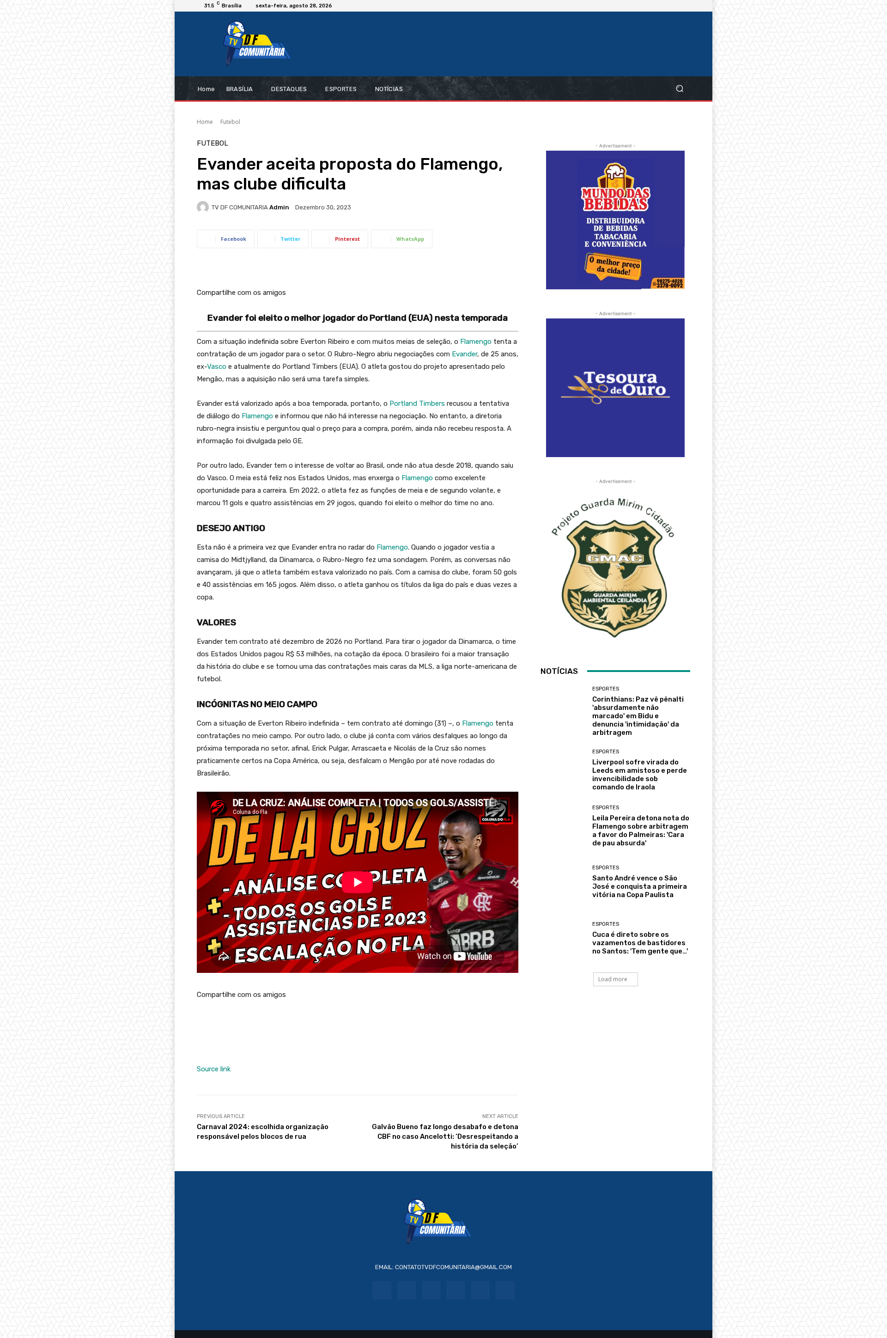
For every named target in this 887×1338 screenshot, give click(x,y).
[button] (679, 88)
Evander (464, 354)
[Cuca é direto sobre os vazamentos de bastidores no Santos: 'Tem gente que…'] (563, 938)
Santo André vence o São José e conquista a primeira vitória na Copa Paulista (639, 886)
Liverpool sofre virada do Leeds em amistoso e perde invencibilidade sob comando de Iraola (639, 774)
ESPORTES (605, 688)
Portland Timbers (417, 403)
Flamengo (476, 341)
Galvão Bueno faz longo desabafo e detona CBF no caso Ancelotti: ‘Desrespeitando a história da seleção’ (445, 1136)
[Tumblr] (480, 1290)
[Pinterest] (456, 1290)
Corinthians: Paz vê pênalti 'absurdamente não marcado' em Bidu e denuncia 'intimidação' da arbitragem (638, 716)
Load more (612, 979)
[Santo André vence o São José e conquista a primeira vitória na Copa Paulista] (563, 882)
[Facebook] (382, 1290)
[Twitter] (505, 1290)
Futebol (230, 122)
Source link (214, 1069)
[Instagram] (407, 1290)
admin (279, 207)
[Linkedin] (431, 1290)
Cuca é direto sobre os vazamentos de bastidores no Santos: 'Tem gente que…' (640, 942)
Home (205, 122)
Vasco (216, 366)
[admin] (204, 207)
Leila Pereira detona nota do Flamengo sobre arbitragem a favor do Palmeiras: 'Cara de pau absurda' (640, 830)
